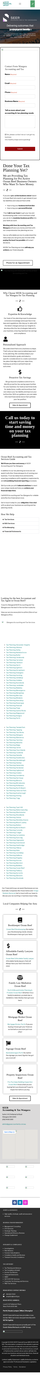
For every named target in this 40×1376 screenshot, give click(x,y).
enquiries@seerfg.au (13, 1296)
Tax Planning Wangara (14, 735)
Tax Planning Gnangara (14, 673)
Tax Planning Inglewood (15, 770)
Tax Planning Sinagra (14, 716)
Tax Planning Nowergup (15, 703)
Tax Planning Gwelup (13, 763)
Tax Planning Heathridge (15, 845)
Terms (15, 1367)
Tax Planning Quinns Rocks (16, 711)
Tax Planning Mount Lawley (16, 822)
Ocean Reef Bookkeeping (15, 929)
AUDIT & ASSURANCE (10, 1210)
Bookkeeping (9, 527)
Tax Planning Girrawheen (15, 670)
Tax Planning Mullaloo (14, 865)
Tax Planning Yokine (13, 817)
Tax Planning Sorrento (14, 873)
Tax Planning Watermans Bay (17, 810)
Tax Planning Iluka (13, 850)
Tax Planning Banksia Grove (16, 652)
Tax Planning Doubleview (15, 758)
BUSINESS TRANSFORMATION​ (13, 1222)
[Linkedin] (20, 1202)
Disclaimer (22, 1367)
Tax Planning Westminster (16, 812)
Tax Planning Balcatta (14, 743)
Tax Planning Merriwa (14, 695)
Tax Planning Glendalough (15, 760)
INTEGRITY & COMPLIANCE (12, 1244)
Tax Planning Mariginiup (15, 693)
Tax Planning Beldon (13, 825)
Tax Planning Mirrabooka (15, 783)
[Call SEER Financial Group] (32, 3)
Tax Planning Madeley (14, 688)
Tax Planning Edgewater (15, 840)
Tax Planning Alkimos (14, 647)
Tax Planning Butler (13, 655)
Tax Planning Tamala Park (15, 727)
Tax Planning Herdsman (15, 768)
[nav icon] (20, 4)
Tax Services (9, 519)
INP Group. (27, 1327)
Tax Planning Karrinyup (14, 778)
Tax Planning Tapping (14, 730)
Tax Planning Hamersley (15, 765)
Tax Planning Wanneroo (15, 737)
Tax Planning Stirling (13, 796)
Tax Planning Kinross (14, 860)
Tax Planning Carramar (14, 660)
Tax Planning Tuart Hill (14, 807)
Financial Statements (12, 531)
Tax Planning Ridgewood (15, 713)
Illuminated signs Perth (14, 1053)
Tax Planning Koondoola (15, 683)
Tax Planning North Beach (16, 788)
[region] (20, 27)
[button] (20, 519)
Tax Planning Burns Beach (15, 828)
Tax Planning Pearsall (14, 706)
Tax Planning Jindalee (14, 680)
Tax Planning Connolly (14, 830)
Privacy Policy (7, 1367)
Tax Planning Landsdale (14, 685)
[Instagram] (25, 1202)
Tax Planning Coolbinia (14, 753)
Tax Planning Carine (13, 748)
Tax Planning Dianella (14, 755)
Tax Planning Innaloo (14, 773)
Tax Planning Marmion (14, 863)
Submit (20, 149)
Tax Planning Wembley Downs (17, 820)
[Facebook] (14, 1202)
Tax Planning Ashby (13, 650)
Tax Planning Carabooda (15, 657)
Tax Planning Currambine (15, 835)
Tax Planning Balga (13, 745)
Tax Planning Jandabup (14, 678)
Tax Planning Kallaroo (14, 855)
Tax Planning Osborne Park (16, 791)
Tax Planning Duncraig (14, 838)
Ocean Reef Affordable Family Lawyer (20, 958)
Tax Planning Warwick (14, 876)
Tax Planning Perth (13, 718)
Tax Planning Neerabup (14, 700)
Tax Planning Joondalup (14, 853)
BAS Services (9, 523)
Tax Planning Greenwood (15, 843)
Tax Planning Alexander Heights (18, 645)
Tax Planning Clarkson (14, 663)
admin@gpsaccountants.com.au (14, 1124)
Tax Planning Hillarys (13, 848)
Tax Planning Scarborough (16, 793)
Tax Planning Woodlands (15, 815)
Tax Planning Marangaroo (15, 690)
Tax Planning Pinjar (13, 708)
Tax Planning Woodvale (14, 878)
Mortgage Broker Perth (16, 1024)
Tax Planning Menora (14, 780)
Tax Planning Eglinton (14, 668)
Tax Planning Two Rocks (15, 732)
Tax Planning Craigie (13, 833)
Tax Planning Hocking (14, 675)
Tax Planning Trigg (13, 798)
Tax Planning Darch (13, 665)
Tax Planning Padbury (14, 871)
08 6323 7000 (10, 1294)
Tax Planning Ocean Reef (15, 868)
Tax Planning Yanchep (14, 740)
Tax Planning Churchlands (15, 750)
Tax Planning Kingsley (14, 858)
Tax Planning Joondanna (15, 775)
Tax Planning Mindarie (14, 698)
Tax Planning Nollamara (15, 785)
